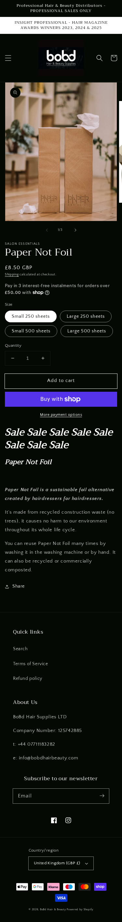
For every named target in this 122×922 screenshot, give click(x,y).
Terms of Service (30, 663)
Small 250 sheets (31, 316)
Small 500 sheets (31, 331)
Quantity (13, 345)
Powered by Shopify (80, 909)
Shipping (12, 274)
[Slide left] (47, 230)
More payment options (61, 415)
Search (20, 648)
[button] (8, 58)
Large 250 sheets (86, 316)
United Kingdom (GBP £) (57, 863)
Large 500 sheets (86, 331)
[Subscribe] (102, 796)
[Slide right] (75, 230)
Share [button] (18, 586)
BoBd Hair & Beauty (53, 909)
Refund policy (27, 678)
